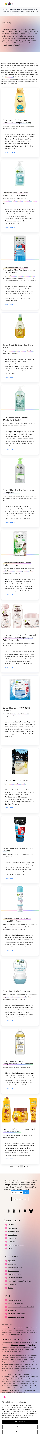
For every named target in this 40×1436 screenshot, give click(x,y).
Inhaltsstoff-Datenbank (15, 1300)
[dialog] (20, 1414)
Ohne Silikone (22, 425)
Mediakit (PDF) (12, 1310)
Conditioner (13, 126)
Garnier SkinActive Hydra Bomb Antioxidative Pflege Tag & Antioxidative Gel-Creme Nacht (19, 270)
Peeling (10, 573)
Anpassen (20, 1427)
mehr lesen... (9, 152)
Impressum (11, 1261)
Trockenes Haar (7, 353)
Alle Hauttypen (13, 276)
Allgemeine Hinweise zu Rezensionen (19, 1281)
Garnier (25, 126)
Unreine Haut (32, 280)
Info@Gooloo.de (9, 77)
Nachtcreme (20, 278)
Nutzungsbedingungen (15, 1267)
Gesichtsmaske (11, 571)
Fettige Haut (20, 198)
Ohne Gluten (30, 351)
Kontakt (10, 1288)
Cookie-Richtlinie (25, 1417)
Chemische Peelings (15, 568)
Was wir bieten (12, 1228)
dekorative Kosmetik (10, 1347)
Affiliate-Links (12, 1238)
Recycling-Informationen (15, 1303)
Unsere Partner (12, 1235)
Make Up (15, 201)
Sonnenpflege (17, 280)
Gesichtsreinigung (7, 201)
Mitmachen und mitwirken (16, 1245)
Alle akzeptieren (20, 1422)
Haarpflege (9, 128)
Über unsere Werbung (15, 1277)
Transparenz (12, 1241)
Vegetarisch (14, 353)
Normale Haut (28, 278)
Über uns (11, 1224)
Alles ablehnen (20, 1432)
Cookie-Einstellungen (14, 1274)
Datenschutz (12, 1264)
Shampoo (14, 128)
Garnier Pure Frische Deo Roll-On (16, 991)
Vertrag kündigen (20, 1199)
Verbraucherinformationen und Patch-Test (21, 1307)
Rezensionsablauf (13, 1231)
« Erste (11, 1166)
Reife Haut (11, 280)
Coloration (11, 784)
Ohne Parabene (28, 201)
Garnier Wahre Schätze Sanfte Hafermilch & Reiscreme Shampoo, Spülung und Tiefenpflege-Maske (19, 637)
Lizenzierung (12, 1284)
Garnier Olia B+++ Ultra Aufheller (15, 780)
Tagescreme (25, 280)
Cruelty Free (19, 126)
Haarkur (8, 646)
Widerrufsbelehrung (14, 1271)
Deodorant (34, 924)
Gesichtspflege (7, 278)
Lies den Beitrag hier (31, 12)
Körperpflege (14, 1345)
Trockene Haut (15, 716)
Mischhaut (20, 201)
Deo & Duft (28, 924)
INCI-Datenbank (23, 1357)
